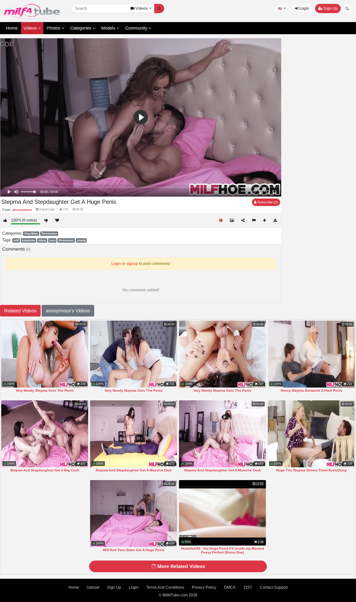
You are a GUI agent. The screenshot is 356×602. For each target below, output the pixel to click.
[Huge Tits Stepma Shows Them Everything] (311, 433)
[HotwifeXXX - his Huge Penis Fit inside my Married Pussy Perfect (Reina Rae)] (222, 513)
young (81, 240)
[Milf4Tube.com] (32, 12)
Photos (54, 28)
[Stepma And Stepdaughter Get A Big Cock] (44, 433)
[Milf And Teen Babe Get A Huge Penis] (133, 513)
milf (16, 240)
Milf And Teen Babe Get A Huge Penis (133, 550)
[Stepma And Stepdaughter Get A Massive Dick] (133, 433)
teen (52, 240)
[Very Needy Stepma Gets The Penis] (44, 354)
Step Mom (31, 233)
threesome (66, 240)
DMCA (230, 587)
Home (12, 28)
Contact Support (274, 587)
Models (108, 28)
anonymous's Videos (68, 310)
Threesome (49, 233)
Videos (30, 28)
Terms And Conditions (165, 587)
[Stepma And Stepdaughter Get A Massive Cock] (222, 433)
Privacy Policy (204, 587)
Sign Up (330, 8)
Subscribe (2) (267, 202)
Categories (81, 28)
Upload (93, 587)
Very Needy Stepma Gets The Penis (45, 390)
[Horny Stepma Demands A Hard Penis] (311, 354)
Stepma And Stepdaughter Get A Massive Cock (222, 470)
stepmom (28, 240)
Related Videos (20, 310)
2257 (247, 587)
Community (136, 28)
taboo (42, 240)
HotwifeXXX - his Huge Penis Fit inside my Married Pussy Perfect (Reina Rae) (222, 550)
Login (303, 8)
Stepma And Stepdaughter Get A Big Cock (44, 470)
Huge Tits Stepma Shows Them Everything (311, 470)
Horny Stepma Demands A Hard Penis (311, 390)
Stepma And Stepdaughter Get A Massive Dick (133, 470)
